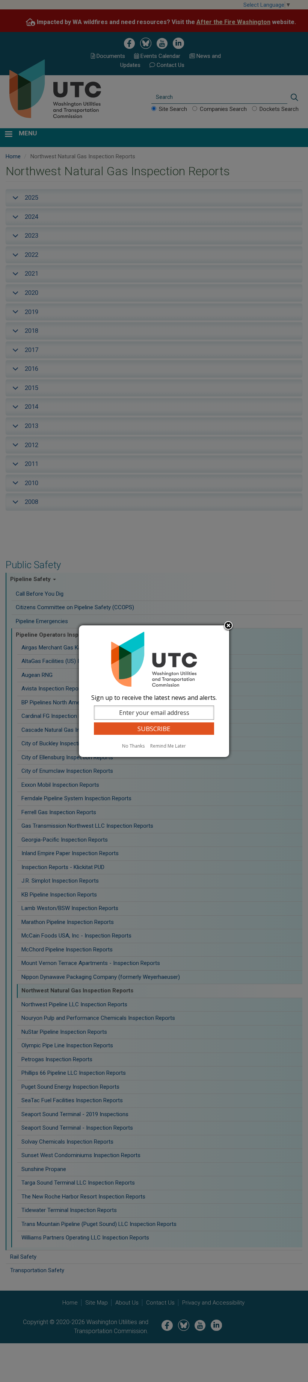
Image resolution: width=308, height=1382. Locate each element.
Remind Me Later (168, 746)
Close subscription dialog (228, 626)
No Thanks (133, 746)
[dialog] (154, 691)
